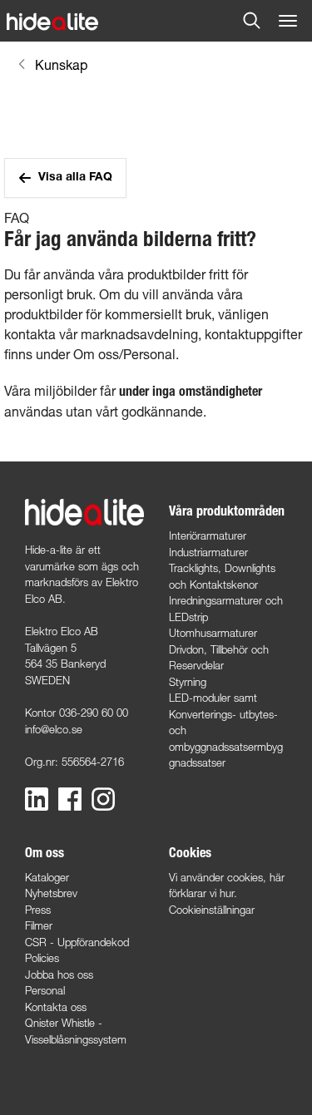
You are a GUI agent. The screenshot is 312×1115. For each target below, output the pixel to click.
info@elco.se (53, 729)
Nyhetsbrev (51, 893)
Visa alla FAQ (75, 178)
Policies (42, 958)
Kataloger (47, 877)
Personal (45, 990)
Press (38, 909)
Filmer (38, 925)
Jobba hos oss (59, 974)
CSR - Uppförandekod (77, 942)
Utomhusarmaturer (213, 632)
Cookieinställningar (212, 909)
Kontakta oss (56, 1007)
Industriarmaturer (208, 552)
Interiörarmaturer (207, 535)
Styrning (187, 681)
